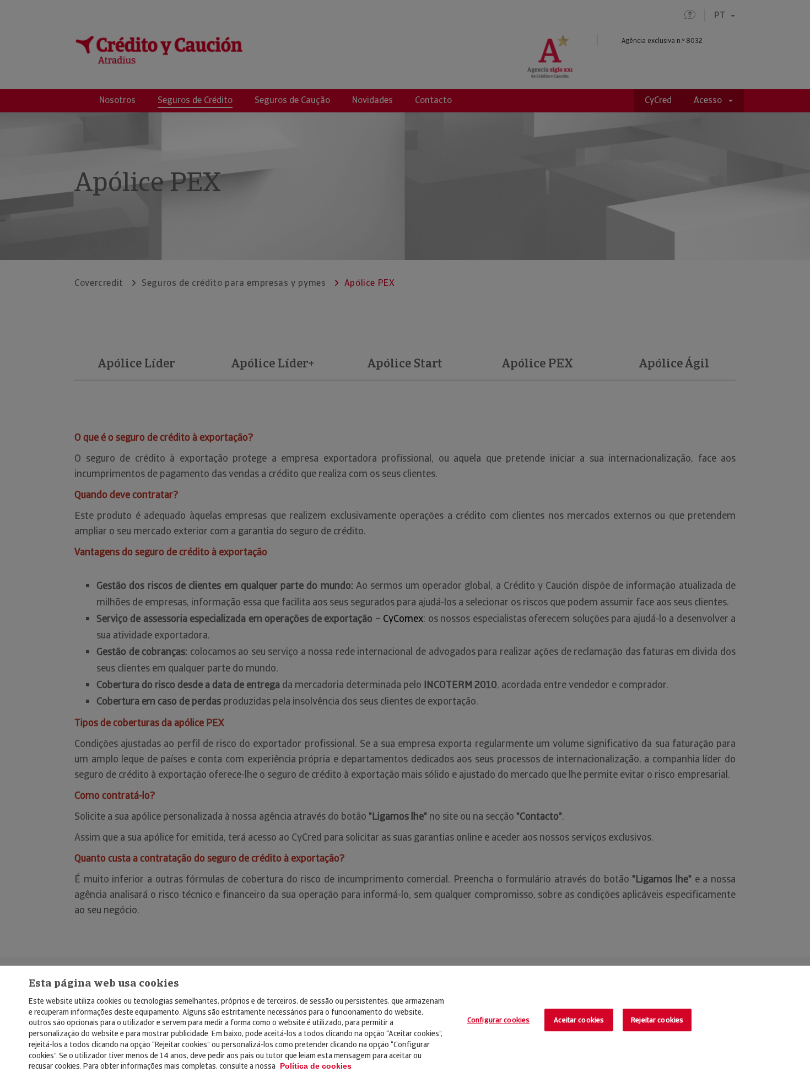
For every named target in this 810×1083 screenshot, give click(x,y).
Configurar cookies (498, 1020)
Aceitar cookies (579, 1020)
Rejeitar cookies (657, 1020)
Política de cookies (316, 1066)
